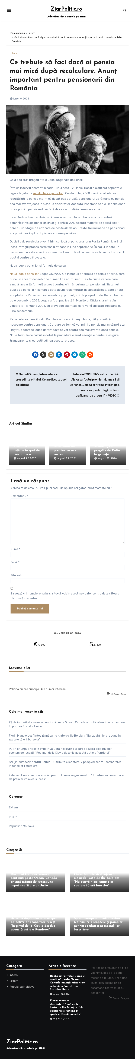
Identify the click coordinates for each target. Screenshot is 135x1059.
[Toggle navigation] (9, 10)
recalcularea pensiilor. (48, 193)
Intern (14, 53)
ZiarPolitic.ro (66, 9)
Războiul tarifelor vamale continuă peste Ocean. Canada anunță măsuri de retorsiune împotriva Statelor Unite (67, 983)
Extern (13, 807)
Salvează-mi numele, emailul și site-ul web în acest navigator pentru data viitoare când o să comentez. (65, 596)
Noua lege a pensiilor (24, 274)
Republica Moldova (21, 826)
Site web (16, 575)
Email (15, 562)
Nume (15, 549)
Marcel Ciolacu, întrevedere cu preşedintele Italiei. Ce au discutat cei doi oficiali (40, 380)
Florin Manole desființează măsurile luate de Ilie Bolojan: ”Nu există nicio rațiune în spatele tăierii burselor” (27, 443)
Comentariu (19, 496)
